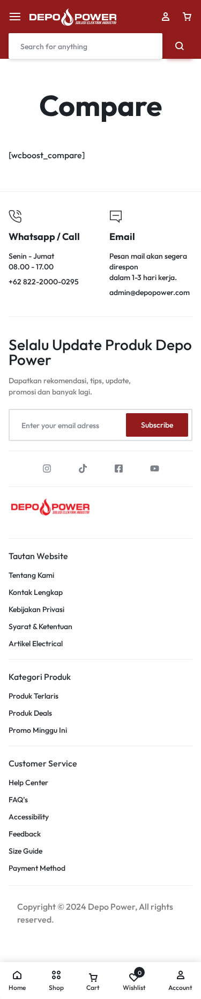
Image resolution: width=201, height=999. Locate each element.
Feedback (25, 834)
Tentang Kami (31, 575)
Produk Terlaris (33, 696)
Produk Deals (30, 713)
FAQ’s (18, 799)
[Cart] (187, 16)
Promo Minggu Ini (38, 730)
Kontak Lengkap (36, 592)
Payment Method (37, 868)
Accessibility (29, 817)
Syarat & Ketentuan (40, 626)
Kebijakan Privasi (36, 609)
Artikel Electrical (36, 643)
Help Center (28, 782)
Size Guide (25, 851)
